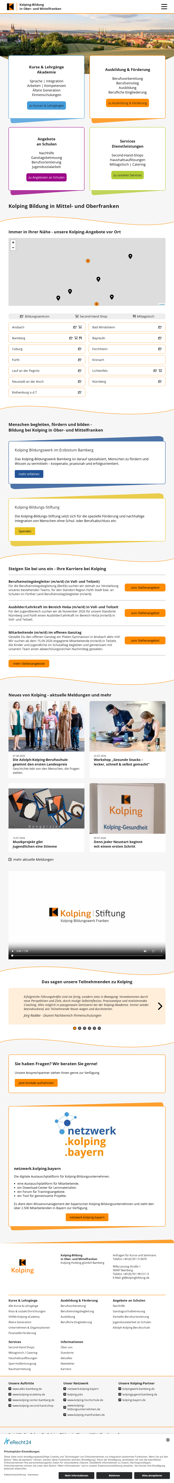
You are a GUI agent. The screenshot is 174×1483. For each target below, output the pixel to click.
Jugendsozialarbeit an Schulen (132, 1322)
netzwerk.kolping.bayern (87, 1217)
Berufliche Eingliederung (76, 1322)
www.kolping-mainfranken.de (86, 1415)
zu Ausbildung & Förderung (127, 103)
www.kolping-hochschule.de (85, 1400)
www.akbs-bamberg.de (27, 1389)
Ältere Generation (19, 1322)
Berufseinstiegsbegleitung (77, 1311)
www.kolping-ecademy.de (29, 1394)
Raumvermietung (19, 1369)
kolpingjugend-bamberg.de (140, 1394)
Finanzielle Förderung (22, 1333)
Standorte (67, 1353)
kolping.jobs (75, 1394)
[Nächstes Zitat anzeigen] (160, 1006)
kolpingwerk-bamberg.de (138, 1389)
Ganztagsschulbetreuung (129, 1311)
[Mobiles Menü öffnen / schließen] (164, 6)
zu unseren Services (127, 175)
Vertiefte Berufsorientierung (131, 1317)
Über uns (67, 1347)
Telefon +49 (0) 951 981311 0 (131, 1274)
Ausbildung (68, 1317)
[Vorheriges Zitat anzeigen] (14, 1006)
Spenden (25, 531)
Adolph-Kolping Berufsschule (131, 1327)
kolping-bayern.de (134, 1400)
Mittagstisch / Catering (22, 1353)
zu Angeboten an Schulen (46, 177)
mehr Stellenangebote (29, 663)
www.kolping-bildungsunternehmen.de (83, 1407)
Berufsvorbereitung (73, 1306)
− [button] (13, 248)
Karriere (66, 1369)
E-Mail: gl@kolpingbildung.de (131, 1278)
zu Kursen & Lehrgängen (46, 106)
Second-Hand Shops (21, 1347)
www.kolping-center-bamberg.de (33, 1400)
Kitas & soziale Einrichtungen (27, 1311)
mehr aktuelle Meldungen (33, 859)
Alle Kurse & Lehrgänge (23, 1306)
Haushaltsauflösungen (22, 1358)
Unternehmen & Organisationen (29, 1327)
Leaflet (162, 304)
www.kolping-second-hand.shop (33, 1405)
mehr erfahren (29, 474)
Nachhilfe (119, 1306)
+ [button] (13, 242)
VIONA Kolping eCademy (24, 1317)
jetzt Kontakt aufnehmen (36, 1083)
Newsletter (68, 1363)
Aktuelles (66, 1358)
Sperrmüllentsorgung (22, 1363)
